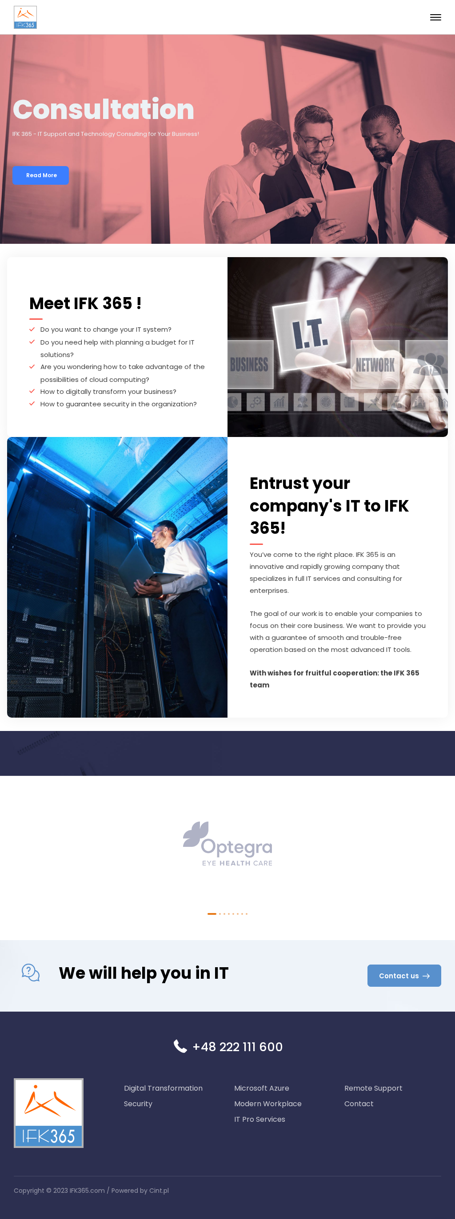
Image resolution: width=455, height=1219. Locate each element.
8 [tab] (246, 914)
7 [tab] (242, 914)
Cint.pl (159, 1190)
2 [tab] (220, 914)
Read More (41, 175)
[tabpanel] (227, 845)
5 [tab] (233, 914)
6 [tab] (238, 914)
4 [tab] (229, 914)
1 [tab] (212, 914)
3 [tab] (224, 914)
